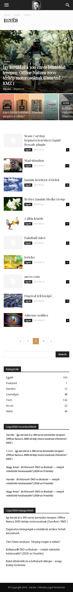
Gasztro (11, 388)
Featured (11, 383)
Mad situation (34, 160)
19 (67, 301)
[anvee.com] (13, 281)
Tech (9, 400)
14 (67, 165)
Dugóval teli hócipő (37, 296)
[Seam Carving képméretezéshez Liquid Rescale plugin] (13, 140)
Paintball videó (34, 238)
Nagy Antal (12, 467)
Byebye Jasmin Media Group (44, 199)
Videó (9, 411)
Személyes (12, 394)
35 (67, 185)
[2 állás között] (13, 223)
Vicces (9, 405)
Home (7, 15)
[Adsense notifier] (13, 320)
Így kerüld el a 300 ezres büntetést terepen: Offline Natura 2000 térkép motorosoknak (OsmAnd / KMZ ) (36, 438)
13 (67, 223)
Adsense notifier (36, 315)
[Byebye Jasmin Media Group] (13, 204)
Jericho (29, 257)
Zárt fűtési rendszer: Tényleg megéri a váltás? (33, 541)
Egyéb (17, 15)
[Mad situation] (13, 165)
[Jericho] (13, 262)
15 (67, 262)
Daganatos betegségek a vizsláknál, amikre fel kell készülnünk (35, 531)
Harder (7, 89)
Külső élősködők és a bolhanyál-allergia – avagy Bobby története (34, 563)
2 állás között (33, 218)
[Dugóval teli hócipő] (13, 300)
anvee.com (32, 276)
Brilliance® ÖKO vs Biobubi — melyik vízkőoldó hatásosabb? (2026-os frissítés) (33, 551)
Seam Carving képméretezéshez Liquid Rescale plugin (42, 140)
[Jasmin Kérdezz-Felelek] (13, 184)
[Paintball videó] (13, 242)
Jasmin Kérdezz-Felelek (42, 180)
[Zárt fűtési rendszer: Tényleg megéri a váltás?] (29, 108)
